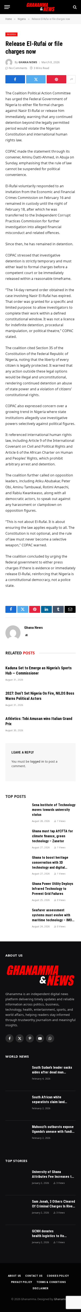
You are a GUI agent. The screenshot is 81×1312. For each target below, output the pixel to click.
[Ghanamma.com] (40, 7)
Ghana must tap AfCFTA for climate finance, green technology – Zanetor (52, 836)
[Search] (74, 7)
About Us (14, 1275)
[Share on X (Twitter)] (36, 79)
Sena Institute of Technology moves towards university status (53, 810)
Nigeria (11, 34)
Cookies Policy (58, 1275)
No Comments (18, 68)
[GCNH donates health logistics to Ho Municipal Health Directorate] (16, 1239)
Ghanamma (61, 1299)
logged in (37, 761)
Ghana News (28, 62)
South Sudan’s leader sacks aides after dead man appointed (52, 1072)
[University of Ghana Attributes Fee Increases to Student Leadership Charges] (16, 1180)
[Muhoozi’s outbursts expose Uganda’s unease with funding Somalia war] (16, 1135)
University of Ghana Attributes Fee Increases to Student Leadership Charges (53, 1177)
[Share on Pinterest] (56, 79)
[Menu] (7, 7)
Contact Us (33, 1275)
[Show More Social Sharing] (71, 79)
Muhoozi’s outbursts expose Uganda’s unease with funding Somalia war (54, 1132)
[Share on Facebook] (15, 79)
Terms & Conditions (51, 1282)
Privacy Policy (21, 1282)
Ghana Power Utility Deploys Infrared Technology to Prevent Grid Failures (52, 889)
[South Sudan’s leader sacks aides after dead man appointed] (16, 1076)
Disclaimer (40, 1288)
